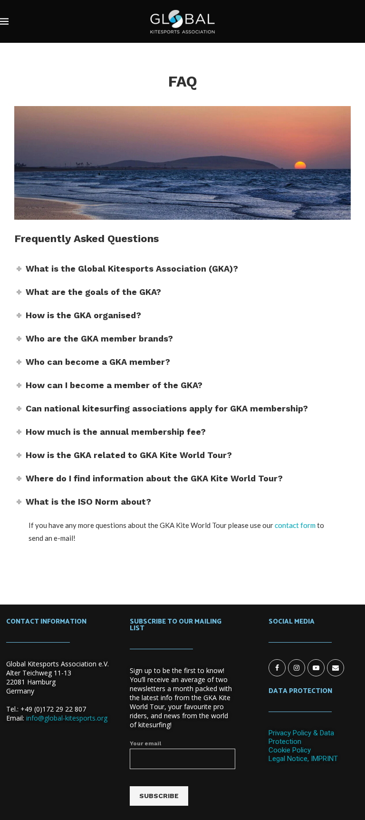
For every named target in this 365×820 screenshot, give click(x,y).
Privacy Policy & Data (301, 733)
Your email (145, 743)
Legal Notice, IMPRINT (303, 758)
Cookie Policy (290, 750)
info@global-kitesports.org (66, 717)
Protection (285, 741)
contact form (295, 525)
